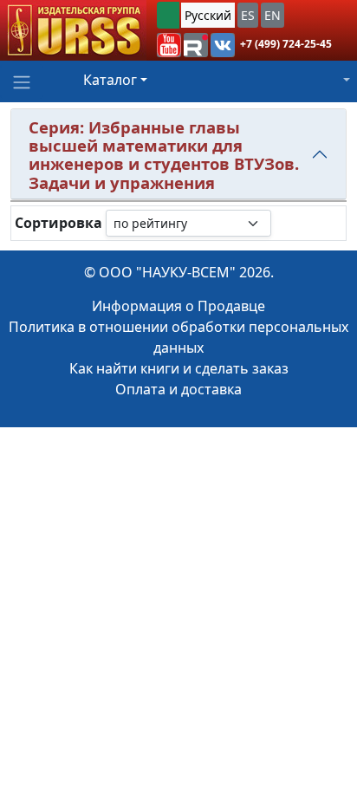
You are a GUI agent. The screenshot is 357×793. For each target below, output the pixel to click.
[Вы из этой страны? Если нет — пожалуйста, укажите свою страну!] (168, 15)
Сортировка (58, 223)
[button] (169, 45)
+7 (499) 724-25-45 (286, 43)
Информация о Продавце (178, 305)
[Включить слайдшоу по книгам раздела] (285, 222)
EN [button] (272, 15)
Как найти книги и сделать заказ (179, 368)
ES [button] (248, 15)
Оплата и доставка (178, 389)
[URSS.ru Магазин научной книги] (73, 30)
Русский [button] (208, 15)
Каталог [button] (110, 79)
